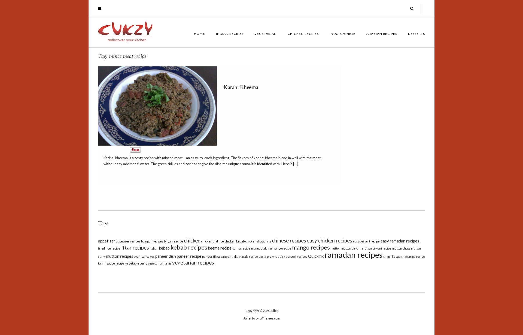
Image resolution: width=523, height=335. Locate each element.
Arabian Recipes (381, 34)
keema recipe (220, 247)
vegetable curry (136, 263)
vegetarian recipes (193, 263)
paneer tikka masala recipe (239, 256)
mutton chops (401, 248)
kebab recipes (189, 247)
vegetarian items (159, 263)
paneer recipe (189, 256)
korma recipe (241, 248)
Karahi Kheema (241, 87)
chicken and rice (212, 241)
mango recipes (311, 247)
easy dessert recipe (366, 241)
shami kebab (391, 256)
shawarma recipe (413, 256)
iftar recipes (135, 248)
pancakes (147, 256)
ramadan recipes (353, 254)
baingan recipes (152, 241)
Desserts (416, 34)
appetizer (106, 240)
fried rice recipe (109, 248)
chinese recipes (289, 241)
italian (154, 248)
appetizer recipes (128, 241)
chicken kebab (235, 241)
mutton (335, 248)
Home (199, 34)
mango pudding (261, 248)
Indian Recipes (230, 34)
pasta (262, 256)
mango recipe (282, 248)
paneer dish (165, 256)
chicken (192, 241)
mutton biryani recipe (376, 248)
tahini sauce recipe (111, 263)
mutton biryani (351, 248)
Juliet (274, 310)
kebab (164, 247)
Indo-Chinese (342, 34)
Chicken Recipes (303, 34)
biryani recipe (173, 241)
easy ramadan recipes (400, 240)
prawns (272, 256)
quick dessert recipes (292, 256)
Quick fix (316, 256)
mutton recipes (119, 256)
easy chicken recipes (329, 241)
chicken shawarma (258, 241)
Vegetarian (265, 34)
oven (137, 256)
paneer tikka (211, 256)
